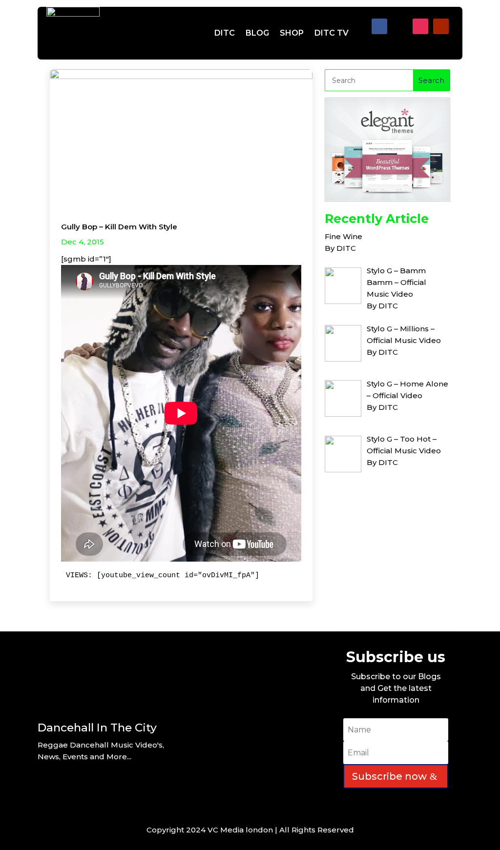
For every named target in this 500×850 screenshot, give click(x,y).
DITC (224, 33)
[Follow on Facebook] (379, 26)
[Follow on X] (400, 26)
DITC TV (331, 33)
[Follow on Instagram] (420, 26)
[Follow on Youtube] (441, 26)
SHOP (292, 33)
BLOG (257, 33)
